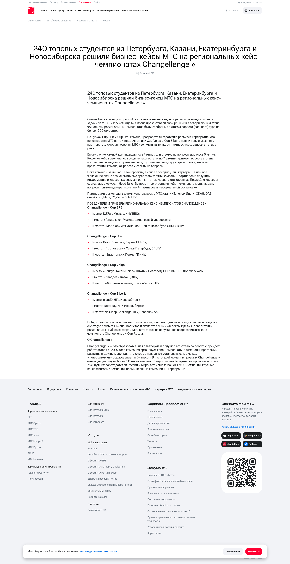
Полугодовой (35, 479)
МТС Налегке (35, 459)
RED (30, 417)
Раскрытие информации (161, 499)
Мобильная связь (97, 442)
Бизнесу (54, 2)
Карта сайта (154, 533)
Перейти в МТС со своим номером (107, 454)
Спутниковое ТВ (97, 510)
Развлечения (154, 411)
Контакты (72, 389)
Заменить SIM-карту (99, 491)
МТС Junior (34, 435)
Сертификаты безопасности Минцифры (170, 481)
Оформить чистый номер (102, 473)
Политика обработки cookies (163, 505)
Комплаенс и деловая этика (163, 493)
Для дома (93, 504)
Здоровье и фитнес (158, 429)
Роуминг (92, 448)
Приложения (154, 447)
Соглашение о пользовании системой (168, 511)
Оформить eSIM (97, 461)
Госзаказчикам (68, 2)
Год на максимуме (38, 473)
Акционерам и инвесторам (194, 389)
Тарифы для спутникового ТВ (44, 467)
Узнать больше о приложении (238, 427)
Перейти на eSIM (97, 497)
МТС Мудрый (35, 441)
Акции (101, 389)
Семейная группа (157, 435)
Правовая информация (160, 487)
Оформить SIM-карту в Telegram (106, 467)
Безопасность (155, 417)
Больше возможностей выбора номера (110, 485)
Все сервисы (154, 453)
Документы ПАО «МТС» (161, 475)
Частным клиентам (37, 2)
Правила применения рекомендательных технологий (171, 519)
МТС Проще (34, 447)
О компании (85, 2)
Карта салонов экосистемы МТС (130, 389)
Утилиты (152, 441)
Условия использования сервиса (165, 527)
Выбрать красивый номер (102, 479)
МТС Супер (34, 423)
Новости (88, 389)
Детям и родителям (158, 423)
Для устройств (96, 404)
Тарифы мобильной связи (42, 411)
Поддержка (54, 389)
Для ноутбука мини (98, 410)
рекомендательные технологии (98, 551)
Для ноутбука (95, 416)
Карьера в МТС (164, 389)
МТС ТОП (33, 429)
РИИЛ (31, 453)
